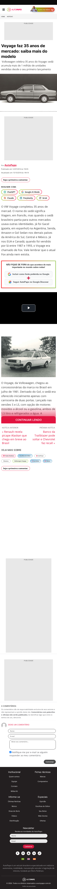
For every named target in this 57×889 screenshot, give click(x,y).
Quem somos (14, 776)
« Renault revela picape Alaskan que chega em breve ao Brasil (14, 437)
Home (3, 16)
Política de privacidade (29, 886)
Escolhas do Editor (25, 456)
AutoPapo (11, 165)
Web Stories (42, 816)
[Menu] (3, 9)
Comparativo (43, 781)
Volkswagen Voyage (20, 461)
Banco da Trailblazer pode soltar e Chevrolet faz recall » (44, 437)
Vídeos (48, 461)
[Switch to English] (28, 858)
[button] (43, 10)
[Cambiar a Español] (34, 858)
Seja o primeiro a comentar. (15, 180)
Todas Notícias (9, 456)
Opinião (43, 801)
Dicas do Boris (14, 811)
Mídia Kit (14, 791)
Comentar (50, 762)
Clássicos (6, 461)
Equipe (14, 781)
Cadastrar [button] (28, 846)
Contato (14, 786)
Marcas (42, 776)
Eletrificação (14, 821)
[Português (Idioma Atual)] (23, 858)
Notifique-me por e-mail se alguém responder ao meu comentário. (28, 754)
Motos (14, 806)
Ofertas (43, 821)
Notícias (10, 16)
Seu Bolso (36, 461)
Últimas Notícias (14, 801)
